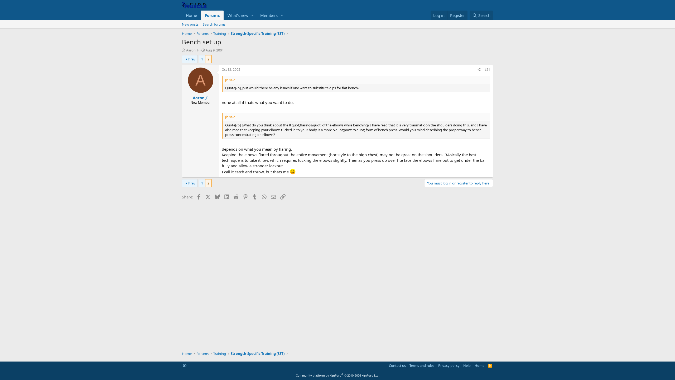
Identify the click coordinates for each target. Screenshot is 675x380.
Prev (191, 59)
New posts (190, 24)
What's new (238, 15)
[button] (252, 15)
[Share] (479, 70)
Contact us (397, 365)
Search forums (214, 24)
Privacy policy (449, 365)
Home (191, 15)
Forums (212, 15)
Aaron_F (192, 50)
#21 (487, 69)
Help (467, 365)
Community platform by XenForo (337, 375)
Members (269, 15)
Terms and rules (421, 365)
